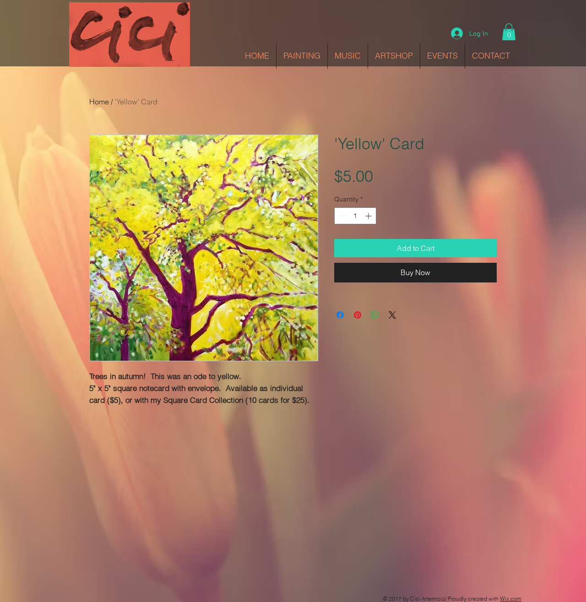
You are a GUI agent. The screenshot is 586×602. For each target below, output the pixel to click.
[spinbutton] (355, 216)
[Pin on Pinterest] (357, 314)
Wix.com (510, 598)
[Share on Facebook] (340, 314)
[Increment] (369, 216)
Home (99, 101)
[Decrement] (341, 216)
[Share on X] (392, 314)
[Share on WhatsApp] (374, 314)
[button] (509, 31)
